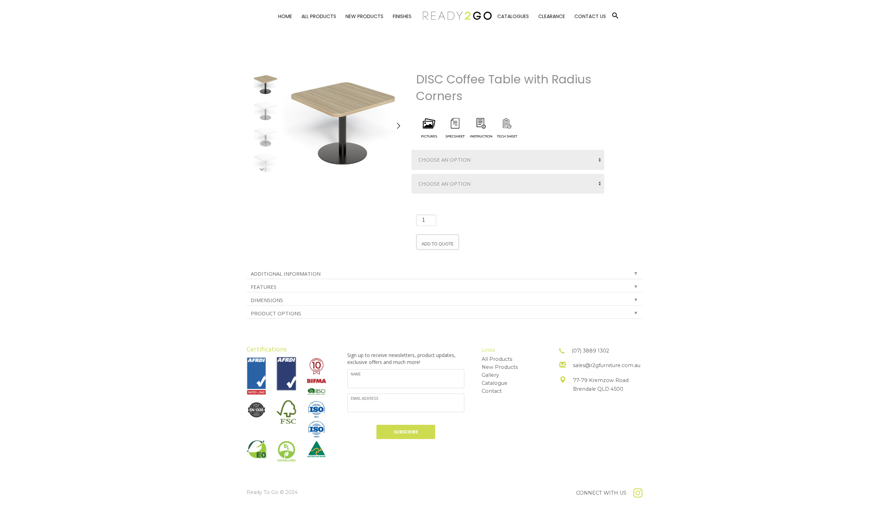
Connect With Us (601, 493)
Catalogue (494, 383)
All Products (497, 359)
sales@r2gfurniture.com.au (606, 365)
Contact (492, 391)
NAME (356, 374)
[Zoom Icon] (342, 122)
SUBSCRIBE (406, 432)
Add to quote (438, 244)
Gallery (490, 375)
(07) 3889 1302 (590, 351)
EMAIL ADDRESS (364, 398)
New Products (500, 367)
